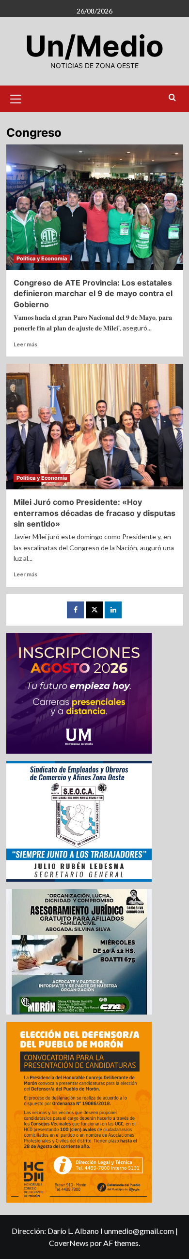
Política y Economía (41, 258)
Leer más (25, 344)
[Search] (172, 97)
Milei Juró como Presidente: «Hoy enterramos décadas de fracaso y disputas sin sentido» (94, 513)
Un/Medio (94, 46)
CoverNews (69, 1242)
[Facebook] (75, 609)
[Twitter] (94, 609)
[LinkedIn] (113, 609)
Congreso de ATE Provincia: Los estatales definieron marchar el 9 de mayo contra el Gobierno (93, 293)
